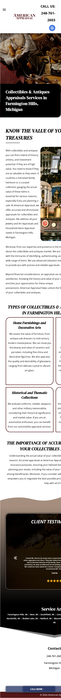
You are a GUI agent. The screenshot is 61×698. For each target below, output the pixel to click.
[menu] (4, 10)
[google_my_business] (52, 28)
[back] (15, 557)
